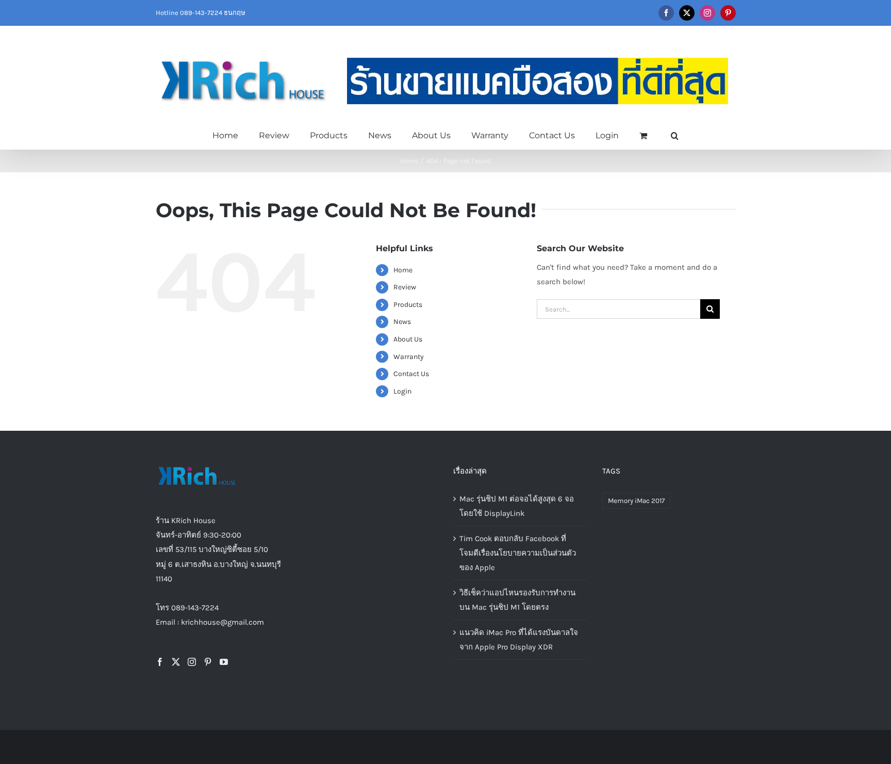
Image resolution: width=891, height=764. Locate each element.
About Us (407, 339)
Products (407, 304)
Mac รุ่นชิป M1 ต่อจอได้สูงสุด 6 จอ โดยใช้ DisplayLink (516, 506)
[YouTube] (224, 662)
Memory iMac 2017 (636, 501)
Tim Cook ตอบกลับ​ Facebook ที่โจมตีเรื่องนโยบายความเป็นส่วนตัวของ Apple (517, 553)
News (402, 321)
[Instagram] (192, 662)
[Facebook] (160, 662)
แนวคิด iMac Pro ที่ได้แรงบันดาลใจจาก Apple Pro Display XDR (518, 640)
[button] (675, 134)
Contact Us (411, 373)
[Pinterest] (208, 662)
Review (404, 287)
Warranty (408, 356)
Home (402, 270)
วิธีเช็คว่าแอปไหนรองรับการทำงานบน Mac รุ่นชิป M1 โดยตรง (517, 600)
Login (402, 391)
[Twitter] (176, 662)
